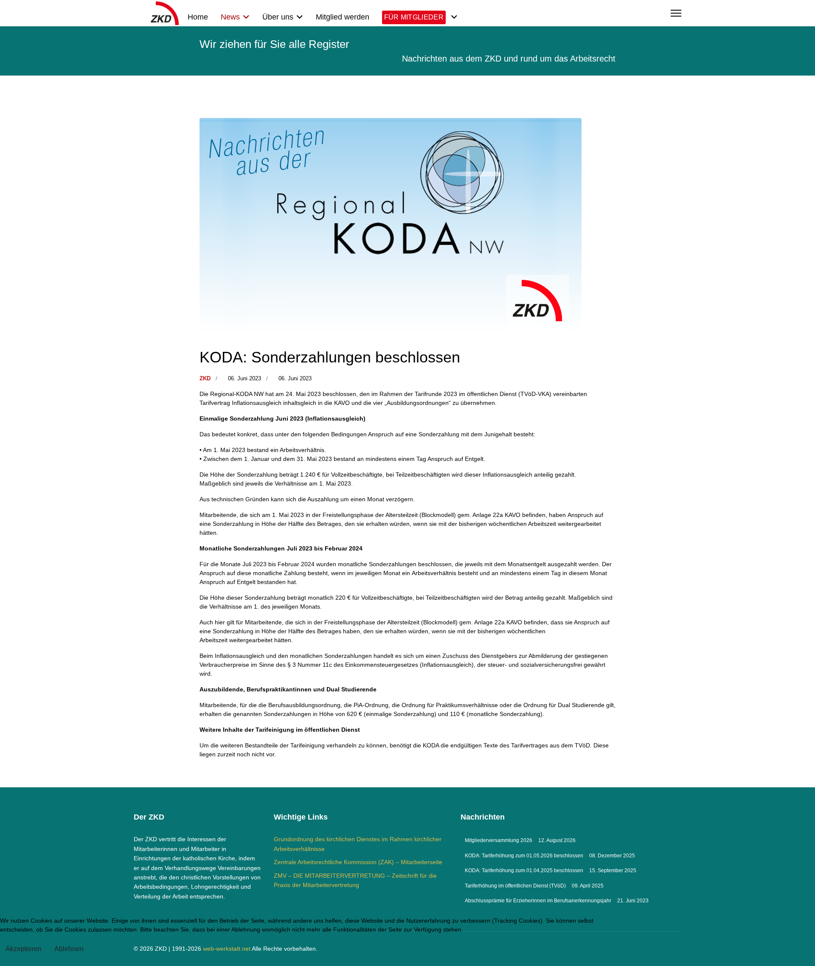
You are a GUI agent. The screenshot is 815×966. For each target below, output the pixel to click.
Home (198, 17)
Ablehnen (69, 948)
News (230, 17)
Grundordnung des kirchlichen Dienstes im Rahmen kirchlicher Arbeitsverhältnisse (357, 844)
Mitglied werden (342, 17)
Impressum (438, 961)
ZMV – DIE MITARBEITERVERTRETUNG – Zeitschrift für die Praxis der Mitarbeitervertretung (355, 880)
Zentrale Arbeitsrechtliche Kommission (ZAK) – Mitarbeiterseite (358, 862)
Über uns (277, 17)
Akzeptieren (24, 948)
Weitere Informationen (392, 961)
